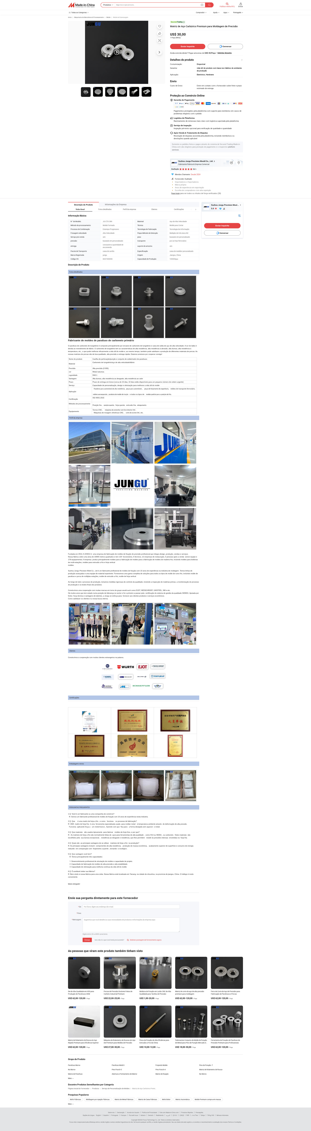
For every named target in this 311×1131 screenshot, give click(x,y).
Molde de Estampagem (120, 17)
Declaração (121, 1112)
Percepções (199, 1112)
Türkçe (202, 1115)
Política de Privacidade (149, 1112)
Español (106, 1115)
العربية (168, 1115)
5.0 (212, 208)
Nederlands (160, 1115)
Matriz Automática (183, 1099)
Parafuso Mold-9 (118, 1065)
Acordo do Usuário (133, 1112)
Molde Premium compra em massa (208, 1099)
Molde (108, 17)
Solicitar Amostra (224, 53)
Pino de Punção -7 (206, 1065)
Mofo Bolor (166, 1099)
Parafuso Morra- (74, 1065)
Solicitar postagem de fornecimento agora (144, 940)
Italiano (143, 1115)
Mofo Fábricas (75, 1099)
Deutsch (150, 1115)
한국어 (175, 1115)
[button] (191, 209)
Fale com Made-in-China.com (169, 1112)
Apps (225, 12)
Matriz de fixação (162, 1074)
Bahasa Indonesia (222, 1115)
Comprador (200, 12)
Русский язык (133, 1115)
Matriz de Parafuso (75, 1074)
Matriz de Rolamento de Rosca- (211, 1069)
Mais (70, 1104)
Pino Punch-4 (161, 1069)
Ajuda (215, 12)
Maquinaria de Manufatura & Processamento (89, 17)
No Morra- (72, 1069)
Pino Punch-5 (117, 1069)
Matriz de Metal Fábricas (124, 1099)
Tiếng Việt (210, 1115)
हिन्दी (187, 1115)
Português (114, 1115)
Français (123, 1115)
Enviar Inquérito (188, 46)
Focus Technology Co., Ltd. (151, 1120)
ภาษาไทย (195, 1115)
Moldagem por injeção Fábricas (98, 1099)
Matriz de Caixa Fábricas (147, 1099)
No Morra (202, 1074)
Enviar (87, 940)
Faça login (175, 193)
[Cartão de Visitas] (239, 215)
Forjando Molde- (162, 1065)
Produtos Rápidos (187, 1112)
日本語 (182, 1115)
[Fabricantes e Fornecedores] (81, 5)
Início (70, 17)
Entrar (240, 6)
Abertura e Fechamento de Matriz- (124, 1074)
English (98, 1115)
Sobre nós (111, 1112)
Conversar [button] (226, 46)
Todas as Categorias (79, 12)
